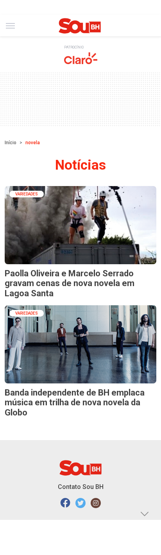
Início (10, 142)
